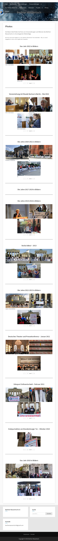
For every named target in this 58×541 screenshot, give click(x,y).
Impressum (26, 534)
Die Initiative (13, 4)
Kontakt (7, 11)
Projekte (38, 7)
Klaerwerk (31, 7)
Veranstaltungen (23, 4)
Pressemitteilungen (34, 4)
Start (6, 4)
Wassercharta (22, 7)
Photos (46, 7)
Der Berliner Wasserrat (11, 7)
